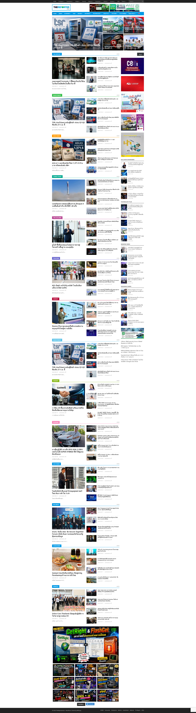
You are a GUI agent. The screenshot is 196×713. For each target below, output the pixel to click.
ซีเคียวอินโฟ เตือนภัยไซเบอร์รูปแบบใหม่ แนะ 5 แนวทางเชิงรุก (108, 518)
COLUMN (114, 13)
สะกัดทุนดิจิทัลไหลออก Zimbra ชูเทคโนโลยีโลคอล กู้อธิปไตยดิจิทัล (135, 179)
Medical (132, 710)
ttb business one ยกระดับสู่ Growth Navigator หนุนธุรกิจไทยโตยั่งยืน (135, 256)
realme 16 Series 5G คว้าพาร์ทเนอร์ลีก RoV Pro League (108, 262)
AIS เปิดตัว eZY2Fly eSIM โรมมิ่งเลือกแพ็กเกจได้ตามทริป (67, 286)
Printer (127, 44)
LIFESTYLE (106, 13)
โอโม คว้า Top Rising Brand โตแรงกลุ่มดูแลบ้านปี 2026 (108, 550)
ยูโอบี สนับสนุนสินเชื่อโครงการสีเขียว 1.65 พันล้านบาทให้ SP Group (136, 279)
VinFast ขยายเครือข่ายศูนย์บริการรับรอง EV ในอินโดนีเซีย (108, 167)
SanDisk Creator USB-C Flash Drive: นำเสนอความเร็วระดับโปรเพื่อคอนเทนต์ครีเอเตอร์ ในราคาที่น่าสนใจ (108, 437)
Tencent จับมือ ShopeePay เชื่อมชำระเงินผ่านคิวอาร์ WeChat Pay (108, 190)
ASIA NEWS (56, 136)
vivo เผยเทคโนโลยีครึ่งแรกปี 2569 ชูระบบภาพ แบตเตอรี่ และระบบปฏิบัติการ (108, 290)
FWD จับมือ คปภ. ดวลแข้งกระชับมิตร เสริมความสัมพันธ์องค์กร (135, 314)
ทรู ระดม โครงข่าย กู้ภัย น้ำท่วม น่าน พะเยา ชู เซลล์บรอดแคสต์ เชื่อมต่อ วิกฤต (108, 281)
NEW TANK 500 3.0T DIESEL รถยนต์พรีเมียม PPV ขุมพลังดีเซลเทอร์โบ (107, 590)
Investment (69, 1)
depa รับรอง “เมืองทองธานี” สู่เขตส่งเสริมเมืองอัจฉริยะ (135, 229)
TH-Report (60, 1)
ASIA (118, 1)
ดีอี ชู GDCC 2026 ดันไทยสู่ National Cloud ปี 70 (107, 477)
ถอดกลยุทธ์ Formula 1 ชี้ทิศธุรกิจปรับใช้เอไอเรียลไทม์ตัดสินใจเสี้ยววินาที (68, 82)
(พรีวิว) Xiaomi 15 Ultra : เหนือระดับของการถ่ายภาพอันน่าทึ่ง (108, 455)
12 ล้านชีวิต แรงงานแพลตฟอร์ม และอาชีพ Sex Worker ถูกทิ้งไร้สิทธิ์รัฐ (108, 231)
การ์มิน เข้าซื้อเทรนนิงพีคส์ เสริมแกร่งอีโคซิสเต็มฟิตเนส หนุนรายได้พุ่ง (68, 409)
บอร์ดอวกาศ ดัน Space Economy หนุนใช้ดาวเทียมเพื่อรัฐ (135, 214)
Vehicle (105, 1)
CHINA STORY (57, 176)
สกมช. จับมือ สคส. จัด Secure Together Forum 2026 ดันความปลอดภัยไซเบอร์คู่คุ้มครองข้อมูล (68, 533)
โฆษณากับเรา (132, 13)
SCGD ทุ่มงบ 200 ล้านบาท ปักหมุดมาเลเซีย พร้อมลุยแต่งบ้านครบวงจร (108, 149)
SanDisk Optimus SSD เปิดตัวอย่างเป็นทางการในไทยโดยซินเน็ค (133, 29)
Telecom (90, 1)
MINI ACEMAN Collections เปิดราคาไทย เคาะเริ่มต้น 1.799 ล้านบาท (132, 351)
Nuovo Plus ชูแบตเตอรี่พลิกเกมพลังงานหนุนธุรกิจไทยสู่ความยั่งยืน (67, 327)
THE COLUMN (57, 218)
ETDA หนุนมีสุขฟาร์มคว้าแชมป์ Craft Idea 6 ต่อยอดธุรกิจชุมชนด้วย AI (108, 486)
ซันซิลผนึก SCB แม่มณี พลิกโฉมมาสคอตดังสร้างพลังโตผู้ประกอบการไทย (108, 568)
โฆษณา (123, 1)
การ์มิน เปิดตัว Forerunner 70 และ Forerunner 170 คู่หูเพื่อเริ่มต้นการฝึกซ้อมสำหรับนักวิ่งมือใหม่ (108, 404)
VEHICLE (55, 586)
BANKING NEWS (125, 244)
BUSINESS (87, 13)
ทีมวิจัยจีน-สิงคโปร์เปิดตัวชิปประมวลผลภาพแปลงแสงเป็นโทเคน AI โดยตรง (108, 180)
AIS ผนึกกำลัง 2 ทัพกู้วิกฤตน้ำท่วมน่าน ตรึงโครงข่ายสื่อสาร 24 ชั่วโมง (108, 271)
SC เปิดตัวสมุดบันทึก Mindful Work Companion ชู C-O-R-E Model (107, 559)
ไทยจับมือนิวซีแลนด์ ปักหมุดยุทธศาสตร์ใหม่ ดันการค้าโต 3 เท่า (67, 492)
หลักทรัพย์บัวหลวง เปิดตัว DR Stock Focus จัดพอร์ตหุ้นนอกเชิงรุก (108, 127)
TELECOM (56, 258)
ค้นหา (140, 54)
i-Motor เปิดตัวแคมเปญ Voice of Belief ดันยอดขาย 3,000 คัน (131, 342)
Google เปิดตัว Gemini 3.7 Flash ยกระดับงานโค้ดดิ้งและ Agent (135, 222)
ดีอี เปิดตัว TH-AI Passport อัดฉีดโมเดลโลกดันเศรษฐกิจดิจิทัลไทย (108, 495)
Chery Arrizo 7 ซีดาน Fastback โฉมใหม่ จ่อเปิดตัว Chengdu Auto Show (132, 360)
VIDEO (60, 13)
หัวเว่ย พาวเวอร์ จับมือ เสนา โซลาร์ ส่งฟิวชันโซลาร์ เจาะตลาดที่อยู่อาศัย (108, 321)
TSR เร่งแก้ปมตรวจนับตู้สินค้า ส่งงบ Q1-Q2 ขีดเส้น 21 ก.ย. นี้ (77, 46)
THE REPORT (57, 54)
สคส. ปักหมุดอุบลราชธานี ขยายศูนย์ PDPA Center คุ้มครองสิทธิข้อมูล (108, 508)
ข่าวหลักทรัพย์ (57, 42)
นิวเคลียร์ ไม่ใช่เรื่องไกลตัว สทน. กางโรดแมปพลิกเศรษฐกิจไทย (136, 163)
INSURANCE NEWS (126, 286)
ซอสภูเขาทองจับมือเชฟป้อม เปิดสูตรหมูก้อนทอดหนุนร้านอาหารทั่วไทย (67, 574)
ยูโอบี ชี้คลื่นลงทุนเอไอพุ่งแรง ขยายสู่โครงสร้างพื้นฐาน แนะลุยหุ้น (66, 246)
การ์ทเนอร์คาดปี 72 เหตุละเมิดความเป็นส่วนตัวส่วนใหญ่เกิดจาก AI (107, 68)
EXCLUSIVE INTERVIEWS (127, 159)
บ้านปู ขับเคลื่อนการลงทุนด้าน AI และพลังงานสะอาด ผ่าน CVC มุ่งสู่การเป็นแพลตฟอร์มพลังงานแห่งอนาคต (107, 331)
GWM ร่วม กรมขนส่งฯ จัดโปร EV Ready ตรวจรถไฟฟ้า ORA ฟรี (108, 618)
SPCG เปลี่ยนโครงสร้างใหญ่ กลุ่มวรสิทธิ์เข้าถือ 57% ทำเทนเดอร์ (108, 118)
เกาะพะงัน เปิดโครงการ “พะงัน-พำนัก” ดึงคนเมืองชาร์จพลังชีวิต (108, 577)
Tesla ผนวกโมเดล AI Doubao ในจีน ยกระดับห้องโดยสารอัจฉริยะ (108, 600)
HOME (54, 1)
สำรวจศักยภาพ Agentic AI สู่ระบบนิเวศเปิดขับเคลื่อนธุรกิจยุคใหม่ (135, 206)
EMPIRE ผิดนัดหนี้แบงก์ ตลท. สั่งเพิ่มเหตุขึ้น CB (113, 47)
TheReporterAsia (60, 710)
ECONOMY (67, 13)
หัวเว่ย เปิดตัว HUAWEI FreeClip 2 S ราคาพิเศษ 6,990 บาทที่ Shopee (108, 385)
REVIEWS (55, 422)
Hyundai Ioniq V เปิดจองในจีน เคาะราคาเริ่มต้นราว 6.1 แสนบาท (132, 356)
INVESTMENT (57, 95)
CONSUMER (56, 546)
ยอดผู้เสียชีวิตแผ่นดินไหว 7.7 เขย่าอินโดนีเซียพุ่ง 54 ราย (106, 140)
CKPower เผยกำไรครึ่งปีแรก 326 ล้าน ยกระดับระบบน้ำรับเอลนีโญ (108, 312)
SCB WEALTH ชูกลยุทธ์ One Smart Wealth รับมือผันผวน (135, 248)
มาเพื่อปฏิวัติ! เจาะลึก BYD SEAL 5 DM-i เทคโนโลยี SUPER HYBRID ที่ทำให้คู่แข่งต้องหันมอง (67, 451)
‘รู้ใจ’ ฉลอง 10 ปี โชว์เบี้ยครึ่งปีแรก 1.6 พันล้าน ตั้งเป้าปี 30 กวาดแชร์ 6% (135, 306)
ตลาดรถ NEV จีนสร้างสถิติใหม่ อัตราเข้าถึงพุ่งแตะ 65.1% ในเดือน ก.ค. (108, 209)
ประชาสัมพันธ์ (122, 13)
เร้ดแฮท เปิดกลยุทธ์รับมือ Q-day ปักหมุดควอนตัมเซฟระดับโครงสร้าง (108, 527)
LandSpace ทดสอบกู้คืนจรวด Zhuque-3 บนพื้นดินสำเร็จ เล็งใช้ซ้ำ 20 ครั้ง (68, 204)
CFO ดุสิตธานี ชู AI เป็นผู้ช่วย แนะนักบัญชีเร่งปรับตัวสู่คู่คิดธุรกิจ (108, 77)
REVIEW (80, 13)
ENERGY (55, 299)
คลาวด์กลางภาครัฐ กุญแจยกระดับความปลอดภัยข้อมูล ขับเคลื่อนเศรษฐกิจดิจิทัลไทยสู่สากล (107, 59)
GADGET (55, 381)
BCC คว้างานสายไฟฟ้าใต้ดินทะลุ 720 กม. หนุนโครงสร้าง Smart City (108, 303)
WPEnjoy (79, 710)
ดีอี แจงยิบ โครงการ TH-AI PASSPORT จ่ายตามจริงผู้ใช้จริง (108, 468)
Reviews (112, 1)
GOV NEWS (56, 464)
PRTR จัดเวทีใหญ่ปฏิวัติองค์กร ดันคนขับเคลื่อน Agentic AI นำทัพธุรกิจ (107, 249)
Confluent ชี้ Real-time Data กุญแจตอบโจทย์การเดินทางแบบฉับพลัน (108, 86)
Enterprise (114, 710)
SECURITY (56, 504)
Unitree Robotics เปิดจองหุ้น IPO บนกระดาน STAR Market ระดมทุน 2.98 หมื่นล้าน (108, 200)
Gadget (77, 1)
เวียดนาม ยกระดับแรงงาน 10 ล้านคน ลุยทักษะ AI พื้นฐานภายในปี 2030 (108, 158)
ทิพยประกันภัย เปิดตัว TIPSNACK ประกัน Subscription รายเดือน (136, 322)
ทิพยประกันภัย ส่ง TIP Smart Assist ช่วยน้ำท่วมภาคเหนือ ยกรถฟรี (135, 291)
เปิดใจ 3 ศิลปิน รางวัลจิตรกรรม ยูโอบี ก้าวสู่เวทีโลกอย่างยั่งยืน (136, 186)
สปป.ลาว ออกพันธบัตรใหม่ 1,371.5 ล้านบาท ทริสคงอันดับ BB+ (67, 164)
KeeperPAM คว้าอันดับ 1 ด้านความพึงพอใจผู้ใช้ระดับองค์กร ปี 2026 (107, 536)
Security (84, 1)
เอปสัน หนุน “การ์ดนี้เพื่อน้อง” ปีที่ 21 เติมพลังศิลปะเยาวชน (133, 47)
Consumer (97, 1)
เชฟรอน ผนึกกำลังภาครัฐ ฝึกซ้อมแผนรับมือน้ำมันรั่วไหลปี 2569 (108, 609)
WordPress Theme (70, 710)
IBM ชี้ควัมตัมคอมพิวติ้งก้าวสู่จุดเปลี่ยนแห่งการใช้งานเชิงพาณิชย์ (136, 237)
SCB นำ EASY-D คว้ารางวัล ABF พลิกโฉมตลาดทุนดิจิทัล (136, 263)
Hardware (128, 25)
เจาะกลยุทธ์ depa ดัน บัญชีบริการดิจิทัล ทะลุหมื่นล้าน (134, 171)
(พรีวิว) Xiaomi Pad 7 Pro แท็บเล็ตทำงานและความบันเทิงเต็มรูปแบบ (108, 446)
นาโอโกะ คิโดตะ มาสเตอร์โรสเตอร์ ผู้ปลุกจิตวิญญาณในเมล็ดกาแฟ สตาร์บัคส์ (135, 195)
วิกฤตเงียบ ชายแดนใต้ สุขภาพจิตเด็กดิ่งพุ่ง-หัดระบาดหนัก (108, 222)
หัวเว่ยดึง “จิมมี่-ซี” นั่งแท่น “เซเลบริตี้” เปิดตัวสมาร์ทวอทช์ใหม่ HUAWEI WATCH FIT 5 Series (108, 414)
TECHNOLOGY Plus (126, 202)
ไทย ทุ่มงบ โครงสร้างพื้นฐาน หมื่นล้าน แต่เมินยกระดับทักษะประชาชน (108, 240)
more (118, 54)
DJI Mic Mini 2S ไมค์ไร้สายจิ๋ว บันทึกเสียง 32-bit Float (108, 394)
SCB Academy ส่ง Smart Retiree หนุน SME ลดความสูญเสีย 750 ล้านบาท (135, 272)
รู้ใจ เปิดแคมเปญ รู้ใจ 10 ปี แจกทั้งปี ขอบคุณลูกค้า (136, 298)
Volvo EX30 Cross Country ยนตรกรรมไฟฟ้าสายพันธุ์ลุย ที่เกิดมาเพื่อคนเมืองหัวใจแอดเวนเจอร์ (108, 427)
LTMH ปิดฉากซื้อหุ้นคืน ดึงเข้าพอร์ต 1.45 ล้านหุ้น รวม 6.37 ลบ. (112, 29)
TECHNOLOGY (96, 13)
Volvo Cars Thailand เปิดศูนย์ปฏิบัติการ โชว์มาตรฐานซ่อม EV (68, 614)
